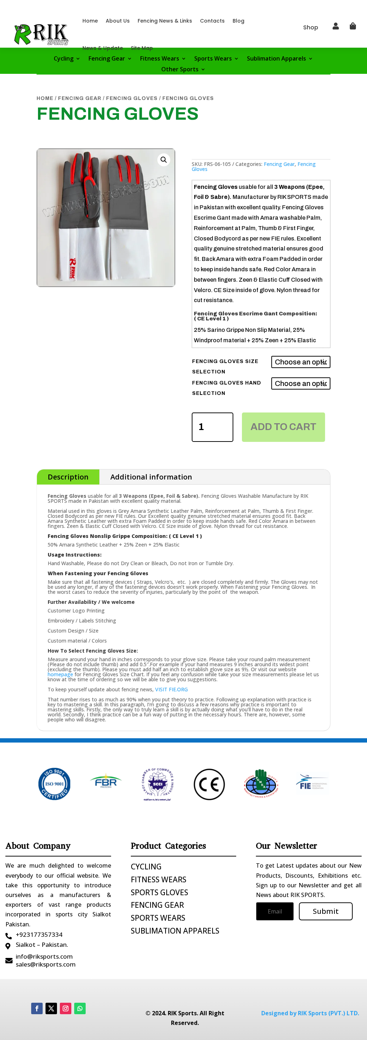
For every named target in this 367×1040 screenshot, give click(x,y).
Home (90, 20)
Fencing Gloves (132, 98)
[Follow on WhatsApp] (80, 1008)
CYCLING (146, 867)
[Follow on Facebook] (37, 1008)
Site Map (142, 48)
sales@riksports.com (46, 964)
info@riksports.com (44, 956)
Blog (238, 20)
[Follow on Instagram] (65, 1008)
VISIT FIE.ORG (171, 689)
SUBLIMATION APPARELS (175, 931)
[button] (163, 159)
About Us (118, 20)
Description (68, 477)
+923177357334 (39, 934)
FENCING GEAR (157, 905)
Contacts (212, 20)
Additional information (151, 477)
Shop (310, 27)
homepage (60, 674)
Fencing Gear (79, 98)
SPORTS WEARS (158, 918)
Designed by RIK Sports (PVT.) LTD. (310, 1013)
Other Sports (180, 70)
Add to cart (283, 426)
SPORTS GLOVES (159, 892)
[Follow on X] (51, 1008)
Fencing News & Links (165, 20)
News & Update (102, 48)
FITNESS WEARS (158, 879)
